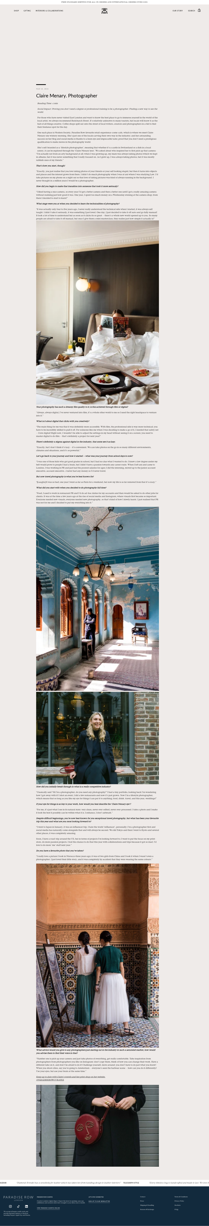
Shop (16, 11)
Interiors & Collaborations (49, 11)
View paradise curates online (48, 1208)
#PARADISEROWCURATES (50, 1080)
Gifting (27, 11)
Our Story (178, 11)
